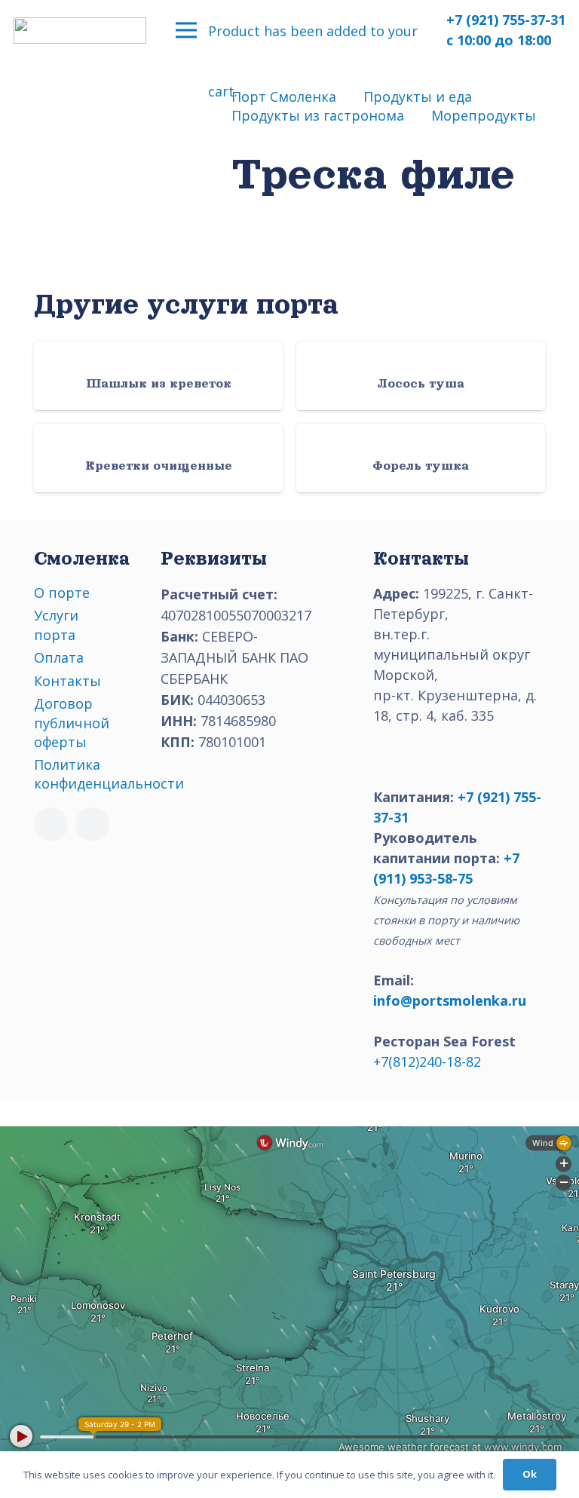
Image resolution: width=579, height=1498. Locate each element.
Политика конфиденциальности (109, 773)
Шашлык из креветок (158, 384)
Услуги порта (56, 624)
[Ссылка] (80, 30)
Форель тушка (420, 466)
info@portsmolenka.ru (449, 1000)
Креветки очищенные (158, 466)
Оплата (59, 657)
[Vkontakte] (51, 824)
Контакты (67, 681)
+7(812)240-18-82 (427, 1061)
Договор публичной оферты (71, 722)
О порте (62, 593)
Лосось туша (420, 384)
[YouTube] (92, 824)
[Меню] (186, 30)
